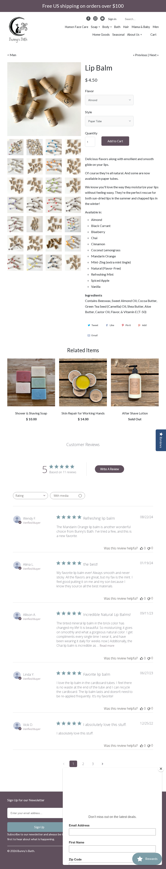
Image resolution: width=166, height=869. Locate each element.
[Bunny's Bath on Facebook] (89, 19)
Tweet (95, 325)
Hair (126, 27)
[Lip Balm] (44, 99)
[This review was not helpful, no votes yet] (148, 548)
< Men (11, 55)
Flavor (89, 91)
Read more (107, 645)
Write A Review (109, 469)
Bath (117, 27)
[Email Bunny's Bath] (102, 19)
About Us (134, 34)
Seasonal (118, 34)
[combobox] (30, 495)
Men (156, 27)
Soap (95, 27)
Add (144, 325)
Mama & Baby (141, 27)
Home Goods (101, 34)
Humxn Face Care (76, 27)
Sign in (112, 19)
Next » (154, 55)
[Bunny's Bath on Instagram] (95, 19)
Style (88, 112)
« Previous (140, 55)
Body (106, 27)
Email (95, 335)
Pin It (128, 325)
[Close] (161, 769)
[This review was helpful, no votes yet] (141, 548)
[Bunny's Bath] (16, 30)
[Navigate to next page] (102, 764)
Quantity (91, 133)
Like (112, 325)
